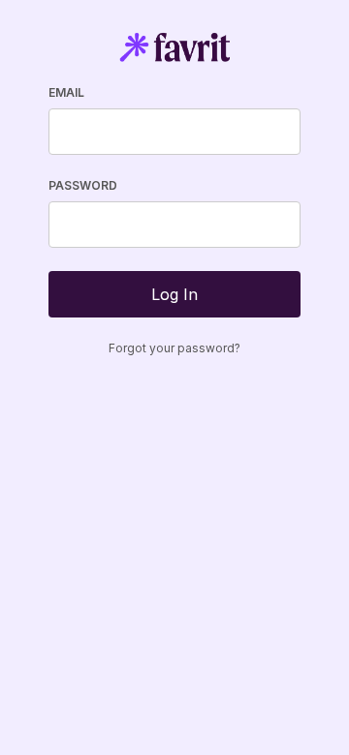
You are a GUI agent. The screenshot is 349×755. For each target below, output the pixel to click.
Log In (174, 294)
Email (66, 92)
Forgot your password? (174, 348)
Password (82, 185)
